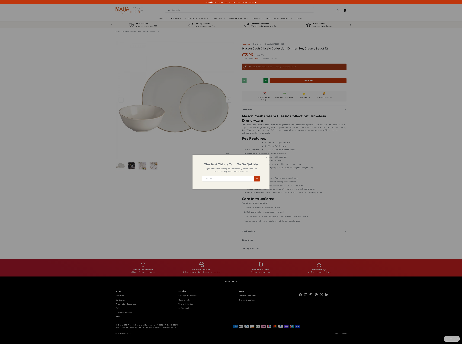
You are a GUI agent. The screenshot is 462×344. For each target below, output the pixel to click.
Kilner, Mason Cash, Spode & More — (230, 2)
